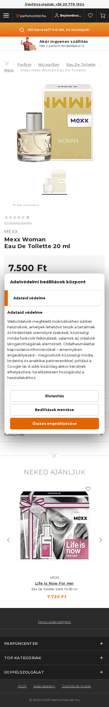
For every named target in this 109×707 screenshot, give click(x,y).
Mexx (9, 70)
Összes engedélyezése (54, 423)
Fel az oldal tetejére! (54, 621)
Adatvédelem (44, 686)
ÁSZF (22, 686)
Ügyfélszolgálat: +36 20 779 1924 (54, 4)
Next (100, 540)
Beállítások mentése (54, 410)
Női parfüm (49, 64)
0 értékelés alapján (18, 223)
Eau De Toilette (81, 64)
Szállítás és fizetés (76, 686)
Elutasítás (54, 396)
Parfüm (24, 64)
